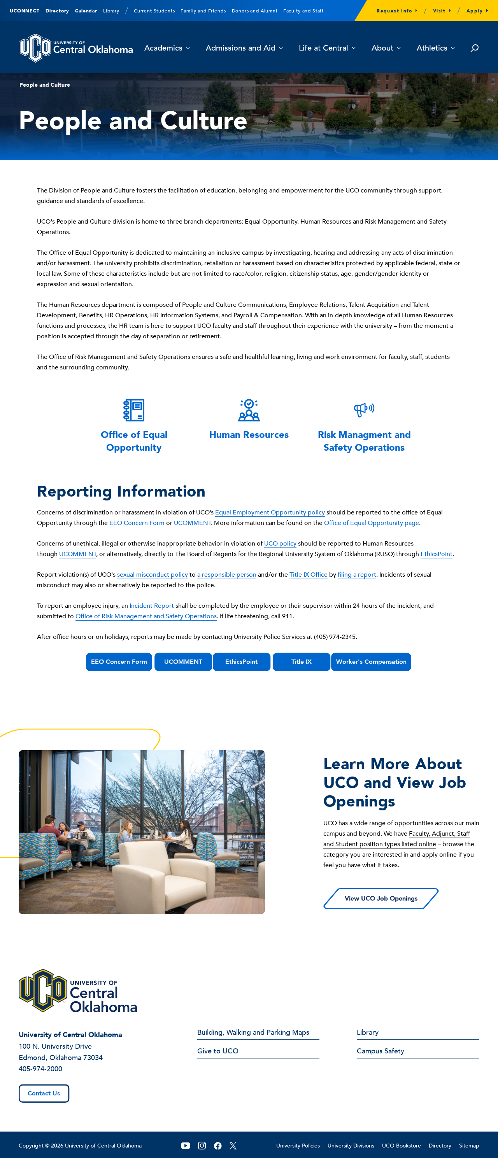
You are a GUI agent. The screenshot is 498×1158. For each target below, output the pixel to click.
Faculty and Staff (303, 11)
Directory (58, 11)
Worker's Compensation (371, 662)
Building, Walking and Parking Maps (253, 1033)
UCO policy (280, 543)
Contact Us (44, 1093)
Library (111, 11)
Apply (474, 11)
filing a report (357, 574)
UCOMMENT (192, 523)
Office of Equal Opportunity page (371, 523)
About (382, 48)
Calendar (86, 11)
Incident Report (152, 606)
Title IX (301, 662)
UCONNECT (25, 11)
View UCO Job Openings (381, 898)
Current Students (154, 11)
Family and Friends (203, 11)
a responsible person (226, 574)
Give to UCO (217, 1052)
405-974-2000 (40, 1069)
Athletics (432, 48)
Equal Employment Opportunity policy (270, 512)
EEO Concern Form (137, 523)
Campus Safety (380, 1052)
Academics (163, 48)
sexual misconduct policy (152, 574)
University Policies (298, 1145)
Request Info (394, 11)
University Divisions (351, 1145)
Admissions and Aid (240, 48)
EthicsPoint (436, 554)
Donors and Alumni (254, 11)
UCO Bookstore (401, 1145)
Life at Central (323, 48)
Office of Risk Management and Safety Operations (146, 616)
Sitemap (469, 1145)
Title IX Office (308, 574)
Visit (439, 11)
